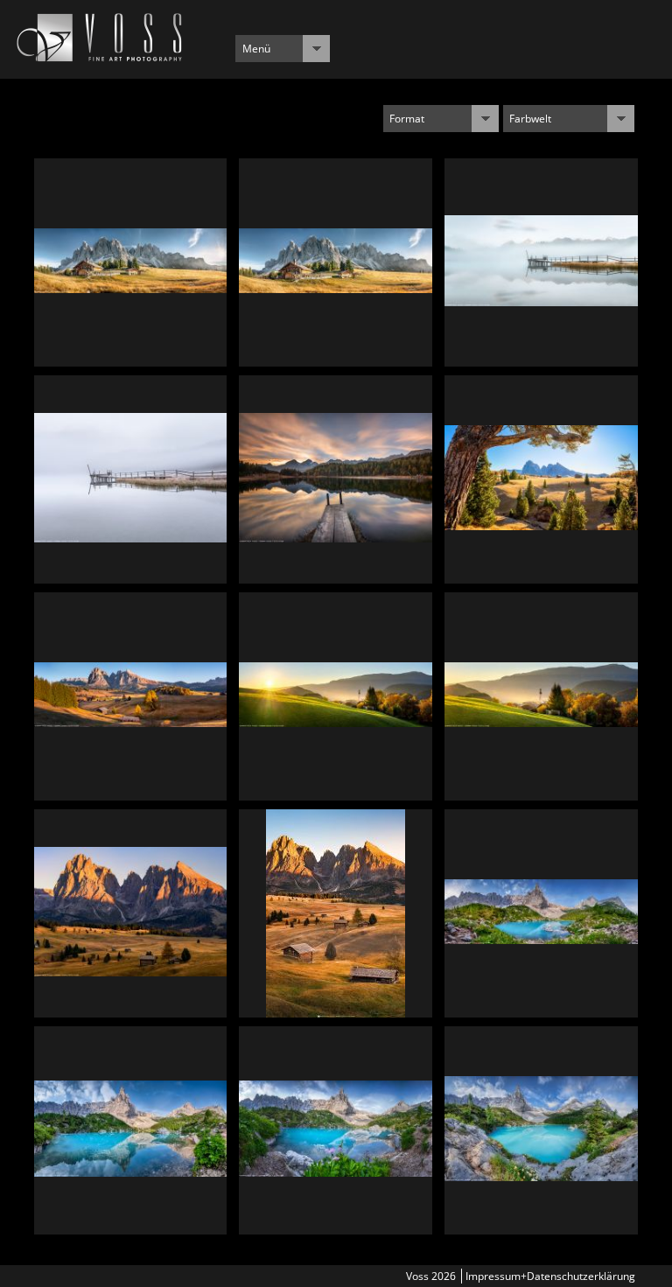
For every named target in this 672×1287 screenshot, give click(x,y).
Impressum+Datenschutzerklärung (550, 1276)
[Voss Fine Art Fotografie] (99, 57)
